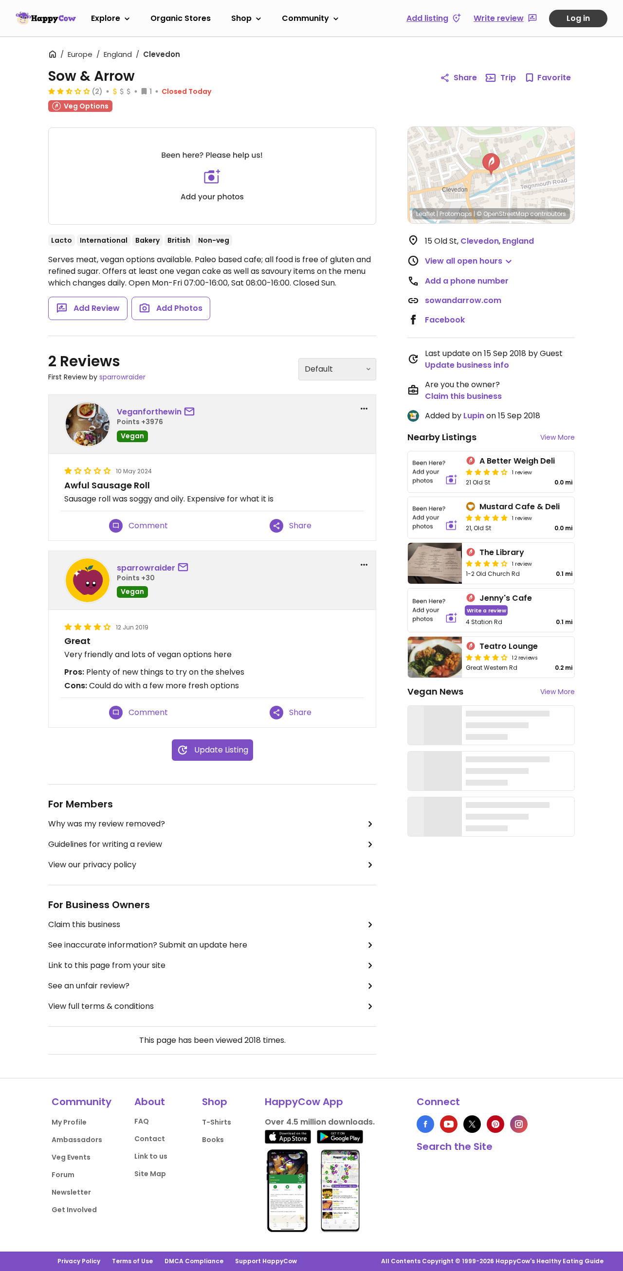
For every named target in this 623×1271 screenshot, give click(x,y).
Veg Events (71, 1157)
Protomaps (456, 214)
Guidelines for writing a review (105, 844)
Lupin (473, 415)
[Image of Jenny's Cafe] (435, 610)
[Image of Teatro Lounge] (435, 657)
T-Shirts (216, 1122)
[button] (491, 164)
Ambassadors (77, 1140)
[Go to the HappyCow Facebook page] (425, 1124)
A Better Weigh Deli (517, 460)
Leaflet (425, 214)
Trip (508, 77)
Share (465, 77)
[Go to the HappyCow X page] (472, 1124)
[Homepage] (46, 18)
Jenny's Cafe (505, 598)
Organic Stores (180, 18)
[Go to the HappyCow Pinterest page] (495, 1124)
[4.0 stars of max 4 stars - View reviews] (487, 471)
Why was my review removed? (106, 823)
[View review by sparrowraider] (87, 580)
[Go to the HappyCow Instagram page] (519, 1124)
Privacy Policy (78, 1261)
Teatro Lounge (508, 646)
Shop (241, 18)
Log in (578, 18)
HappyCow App (304, 1102)
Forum (63, 1175)
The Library (501, 552)
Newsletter (71, 1192)
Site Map (150, 1174)
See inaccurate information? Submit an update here (147, 944)
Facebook (445, 319)
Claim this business (84, 924)
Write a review (486, 610)
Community (305, 18)
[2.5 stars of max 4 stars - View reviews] (69, 91)
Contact (149, 1139)
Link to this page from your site (106, 965)
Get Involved (74, 1210)
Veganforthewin (149, 411)
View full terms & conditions (101, 1006)
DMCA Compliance (194, 1261)
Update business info (467, 365)
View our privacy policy (92, 864)
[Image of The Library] (435, 563)
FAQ (141, 1121)
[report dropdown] (364, 408)
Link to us (150, 1156)
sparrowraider (122, 377)
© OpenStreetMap (502, 214)
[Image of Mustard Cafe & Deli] (435, 517)
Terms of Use (132, 1261)
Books (213, 1140)
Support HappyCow (266, 1261)
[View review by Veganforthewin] (87, 424)
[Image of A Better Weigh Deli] (435, 471)
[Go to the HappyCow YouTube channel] (449, 1124)
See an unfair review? (88, 985)
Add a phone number (467, 280)
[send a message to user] (191, 412)
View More (557, 437)
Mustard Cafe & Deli (519, 506)
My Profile (69, 1122)
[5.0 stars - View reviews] (487, 517)
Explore (105, 18)
